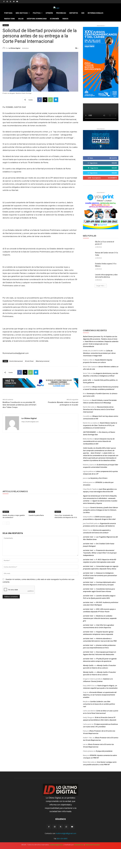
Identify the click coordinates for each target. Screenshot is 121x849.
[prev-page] (4, 523)
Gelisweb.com (79, 845)
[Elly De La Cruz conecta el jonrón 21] (88, 244)
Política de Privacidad (92, 845)
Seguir (114, 163)
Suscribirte (112, 178)
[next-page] (7, 523)
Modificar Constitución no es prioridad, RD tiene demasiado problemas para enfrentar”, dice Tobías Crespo (20, 404)
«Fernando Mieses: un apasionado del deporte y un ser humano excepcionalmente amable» (99, 694)
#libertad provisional (42, 361)
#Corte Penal (29, 361)
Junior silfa (87, 380)
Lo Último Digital (14, 48)
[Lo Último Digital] (4, 48)
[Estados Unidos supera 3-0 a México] (88, 266)
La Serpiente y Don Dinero (97, 478)
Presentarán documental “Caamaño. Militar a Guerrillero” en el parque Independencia (99, 552)
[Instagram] (7, 1)
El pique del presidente (104, 751)
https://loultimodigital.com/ (30, 421)
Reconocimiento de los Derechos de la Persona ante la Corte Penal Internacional (98, 409)
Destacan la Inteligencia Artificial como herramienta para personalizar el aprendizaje (100, 575)
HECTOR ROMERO (89, 432)
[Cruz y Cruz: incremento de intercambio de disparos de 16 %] (66, 504)
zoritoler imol (88, 537)
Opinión (5, 25)
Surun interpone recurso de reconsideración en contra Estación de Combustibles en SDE (98, 441)
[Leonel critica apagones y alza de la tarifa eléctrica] (88, 277)
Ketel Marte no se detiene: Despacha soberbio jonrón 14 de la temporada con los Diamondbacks (100, 343)
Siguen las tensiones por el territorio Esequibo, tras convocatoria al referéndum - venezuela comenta (100, 498)
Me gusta (113, 158)
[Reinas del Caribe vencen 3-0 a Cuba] (88, 255)
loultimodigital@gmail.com (66, 833)
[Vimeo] (13, 1)
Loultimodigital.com (56, 845)
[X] (10, 1)
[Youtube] (17, 1)
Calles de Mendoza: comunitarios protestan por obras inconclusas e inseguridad (99, 353)
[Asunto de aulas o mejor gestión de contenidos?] (14, 504)
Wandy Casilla (88, 665)
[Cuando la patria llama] (40, 504)
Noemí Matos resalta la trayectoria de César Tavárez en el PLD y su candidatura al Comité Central (100, 425)
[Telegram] (56, 99)
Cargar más (100, 286)
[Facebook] (4, 1)
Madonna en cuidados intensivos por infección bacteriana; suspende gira (99, 618)
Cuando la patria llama (36, 515)
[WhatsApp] (50, 99)
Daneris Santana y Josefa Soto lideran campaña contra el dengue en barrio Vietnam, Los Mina (100, 509)
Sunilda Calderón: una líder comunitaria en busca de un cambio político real (99, 704)
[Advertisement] (40, 461)
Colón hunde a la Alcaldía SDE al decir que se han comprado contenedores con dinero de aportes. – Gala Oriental (99, 450)
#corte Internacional (16, 361)
